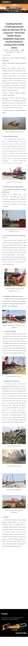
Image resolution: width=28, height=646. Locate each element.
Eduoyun (16, 619)
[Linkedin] (22, 639)
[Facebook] (19, 639)
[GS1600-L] (14, 627)
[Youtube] (25, 639)
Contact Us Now (21, 633)
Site (21, 52)
